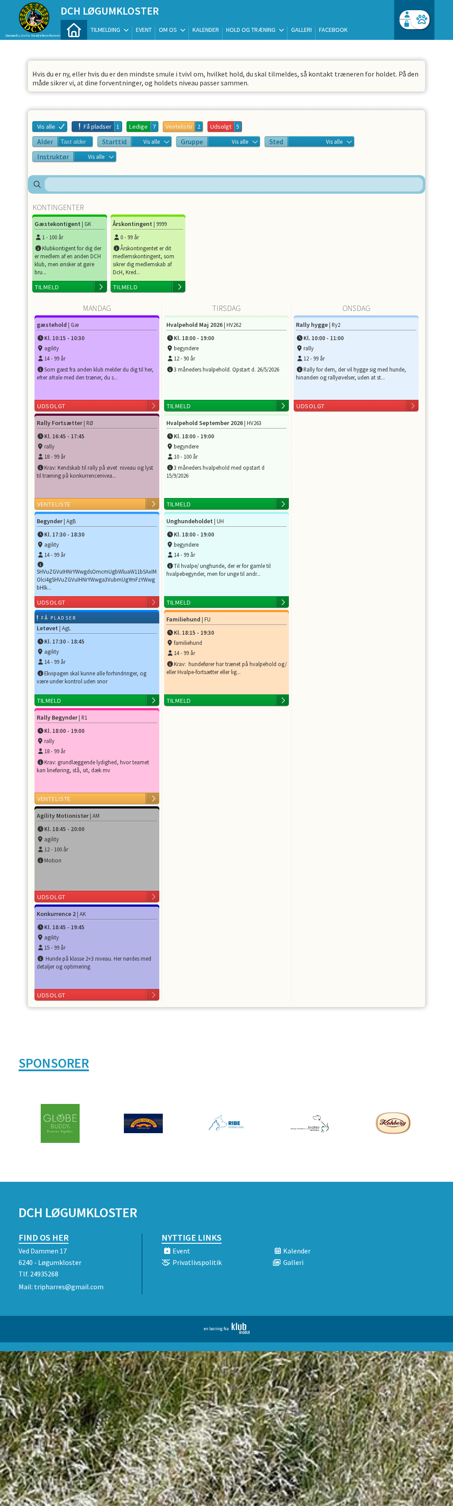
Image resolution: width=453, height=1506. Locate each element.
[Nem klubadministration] (227, 1331)
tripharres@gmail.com (69, 1286)
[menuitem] (74, 30)
